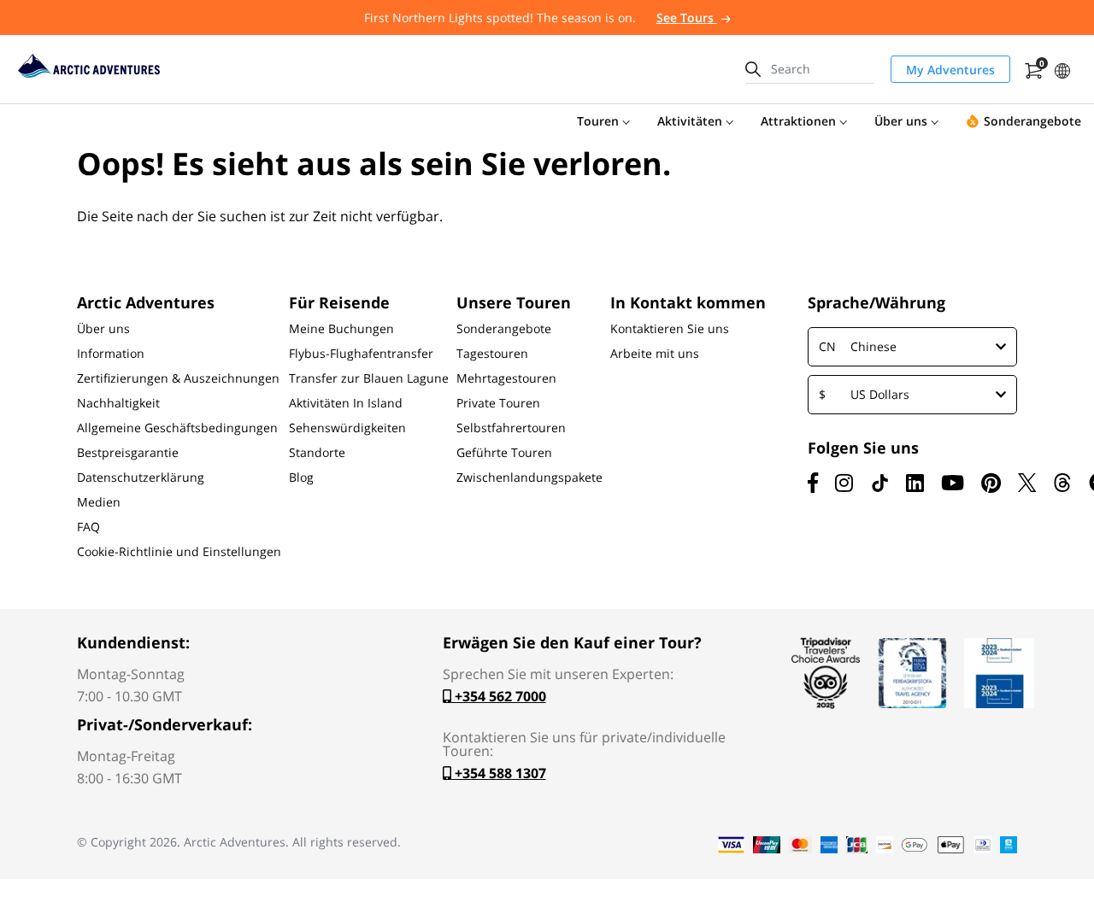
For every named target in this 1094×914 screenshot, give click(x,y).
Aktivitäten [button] (689, 121)
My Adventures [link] (950, 70)
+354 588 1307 (498, 773)
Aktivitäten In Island (346, 403)
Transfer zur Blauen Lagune (369, 378)
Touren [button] (598, 121)
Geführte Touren (504, 453)
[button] (1062, 69)
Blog (301, 477)
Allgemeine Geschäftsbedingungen (177, 428)
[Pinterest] (991, 482)
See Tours (686, 17)
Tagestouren (492, 354)
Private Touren (498, 403)
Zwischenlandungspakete (529, 477)
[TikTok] (879, 482)
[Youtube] (952, 482)
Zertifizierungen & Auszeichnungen (178, 378)
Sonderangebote (503, 329)
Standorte (317, 453)
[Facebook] (812, 482)
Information (110, 354)
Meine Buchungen (341, 329)
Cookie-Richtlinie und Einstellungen (179, 552)
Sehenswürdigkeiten (347, 428)
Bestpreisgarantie (128, 453)
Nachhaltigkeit (118, 403)
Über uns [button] (900, 121)
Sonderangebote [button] (1032, 121)
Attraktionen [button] (798, 121)
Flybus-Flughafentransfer (361, 354)
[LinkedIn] (914, 482)
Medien (99, 502)
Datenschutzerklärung (140, 477)
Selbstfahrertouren (511, 428)
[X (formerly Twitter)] (1026, 482)
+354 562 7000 (498, 696)
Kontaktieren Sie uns (669, 329)
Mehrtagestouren (506, 378)
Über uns (103, 329)
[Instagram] (844, 482)
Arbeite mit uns (654, 354)
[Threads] (1062, 482)
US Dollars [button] (864, 394)
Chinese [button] (858, 346)
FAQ (88, 527)
